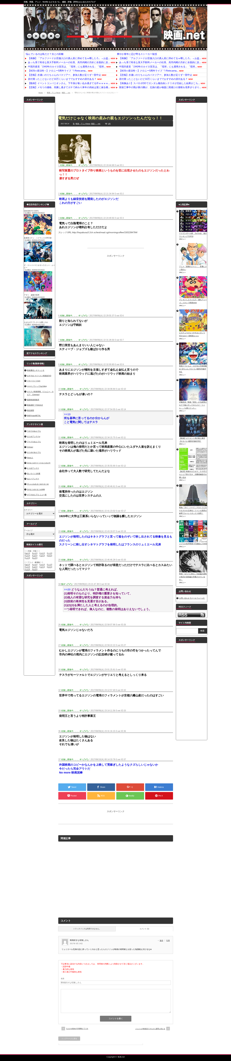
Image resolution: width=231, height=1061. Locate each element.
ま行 (42, 556)
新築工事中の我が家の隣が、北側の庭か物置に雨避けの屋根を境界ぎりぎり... (160, 87)
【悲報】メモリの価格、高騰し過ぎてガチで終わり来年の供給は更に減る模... (69, 87)
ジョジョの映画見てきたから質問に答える (150, 1029)
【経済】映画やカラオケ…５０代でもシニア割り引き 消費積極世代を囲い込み (193, 474)
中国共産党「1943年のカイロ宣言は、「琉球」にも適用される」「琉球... (67, 66)
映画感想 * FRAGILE (35, 405)
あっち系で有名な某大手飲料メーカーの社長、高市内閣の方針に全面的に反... (69, 62)
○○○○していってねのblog (37, 386)
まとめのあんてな (34, 452)
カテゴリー (28, 510)
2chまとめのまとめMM (36, 489)
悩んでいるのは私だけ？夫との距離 (44, 54)
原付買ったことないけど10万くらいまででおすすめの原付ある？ (62, 79)
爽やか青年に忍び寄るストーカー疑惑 (137, 54)
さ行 (42, 553)
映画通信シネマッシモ (35, 370)
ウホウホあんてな (34, 431)
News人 (30, 458)
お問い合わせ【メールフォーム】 (192, 598)
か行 (34, 553)
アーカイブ (28, 530)
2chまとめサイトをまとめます (39, 463)
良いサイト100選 (33, 473)
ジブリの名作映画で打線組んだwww (193, 544)
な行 (27, 556)
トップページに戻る (69, 1038)
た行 (49, 553)
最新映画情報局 (33, 400)
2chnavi (30, 447)
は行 (34, 556)
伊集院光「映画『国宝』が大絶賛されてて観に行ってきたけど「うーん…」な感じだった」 (193, 405)
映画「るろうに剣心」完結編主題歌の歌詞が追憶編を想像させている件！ (193, 577)
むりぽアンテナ (33, 468)
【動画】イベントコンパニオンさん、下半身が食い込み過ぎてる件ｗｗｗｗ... (69, 83)
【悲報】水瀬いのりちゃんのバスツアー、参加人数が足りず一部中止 (64, 75)
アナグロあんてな (34, 442)
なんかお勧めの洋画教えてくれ (77, 1028)
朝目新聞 (30, 410)
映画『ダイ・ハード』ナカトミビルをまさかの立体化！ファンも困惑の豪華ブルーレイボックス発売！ (193, 510)
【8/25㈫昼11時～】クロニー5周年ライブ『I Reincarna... (57, 70)
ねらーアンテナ (33, 479)
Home (40, 92)
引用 (168, 940)
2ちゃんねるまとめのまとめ (38, 484)
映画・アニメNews (53, 92)
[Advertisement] (115, 104)
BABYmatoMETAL (34, 416)
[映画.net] (115, 48)
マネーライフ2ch (33, 381)
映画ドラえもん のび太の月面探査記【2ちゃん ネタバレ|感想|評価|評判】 (193, 369)
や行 (49, 556)
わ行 (34, 558)
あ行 (27, 553)
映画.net (121, 1057)
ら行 (27, 558)
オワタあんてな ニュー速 (37, 495)
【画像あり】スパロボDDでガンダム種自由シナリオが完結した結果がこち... (159, 83)
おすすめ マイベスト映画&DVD (39, 376)
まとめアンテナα (33, 436)
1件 (109, 124)
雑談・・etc (66, 92)
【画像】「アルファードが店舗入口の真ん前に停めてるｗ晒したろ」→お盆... (69, 58)
